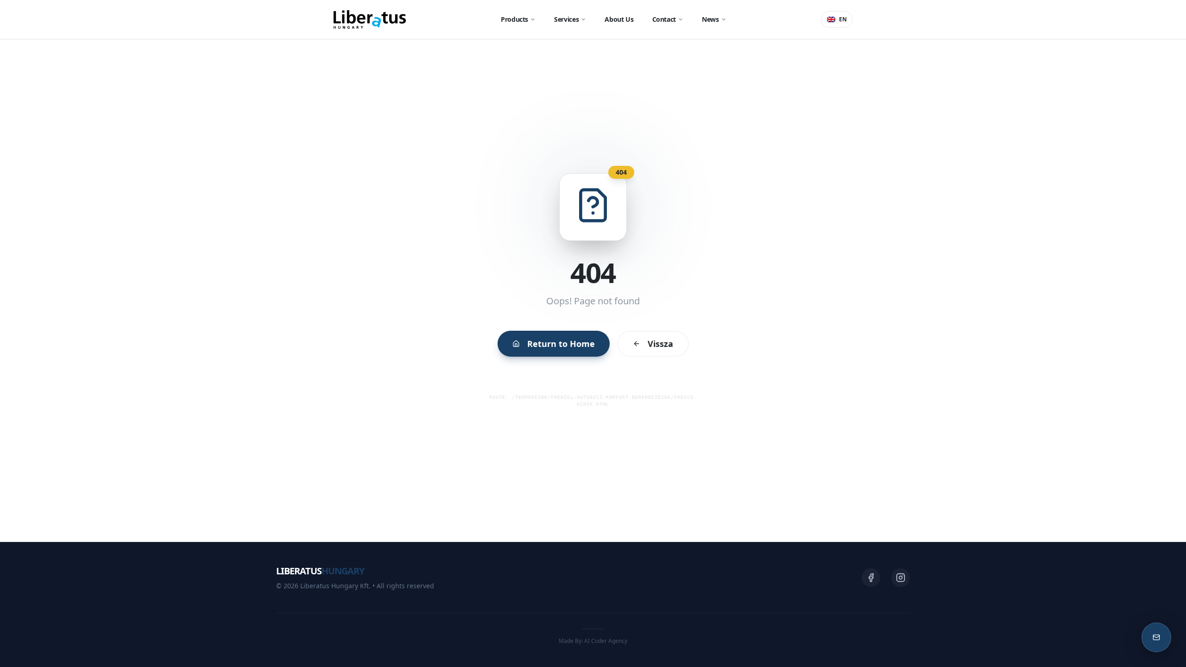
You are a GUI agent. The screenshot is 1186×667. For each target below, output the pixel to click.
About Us (619, 19)
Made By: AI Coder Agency (593, 641)
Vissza (660, 343)
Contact (664, 19)
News (710, 19)
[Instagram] (900, 577)
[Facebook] (871, 577)
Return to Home (561, 343)
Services (566, 19)
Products (514, 19)
